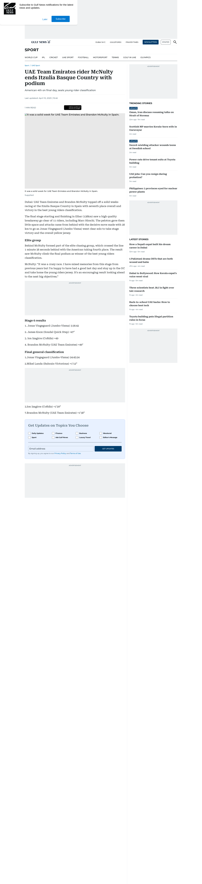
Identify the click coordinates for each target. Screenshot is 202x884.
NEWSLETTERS (150, 42)
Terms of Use (75, 453)
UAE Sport (35, 65)
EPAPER (165, 42)
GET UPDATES (108, 449)
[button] (27, 42)
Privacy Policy (60, 453)
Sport (27, 65)
